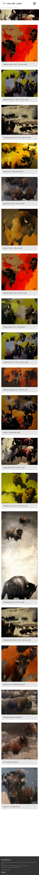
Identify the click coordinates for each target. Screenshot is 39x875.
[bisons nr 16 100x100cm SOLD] (19, 663)
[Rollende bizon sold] (19, 488)
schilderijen (9, 7)
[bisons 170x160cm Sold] (19, 412)
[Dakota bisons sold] (19, 43)
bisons (15, 7)
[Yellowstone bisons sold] (19, 120)
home (2, 7)
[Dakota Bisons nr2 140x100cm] (19, 311)
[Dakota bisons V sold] (19, 83)
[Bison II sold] (19, 227)
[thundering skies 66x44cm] (19, 702)
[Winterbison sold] (19, 555)
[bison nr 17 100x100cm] (19, 786)
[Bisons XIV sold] (19, 189)
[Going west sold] (19, 451)
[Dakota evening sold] (19, 377)
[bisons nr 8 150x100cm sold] (19, 156)
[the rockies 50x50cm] (19, 741)
